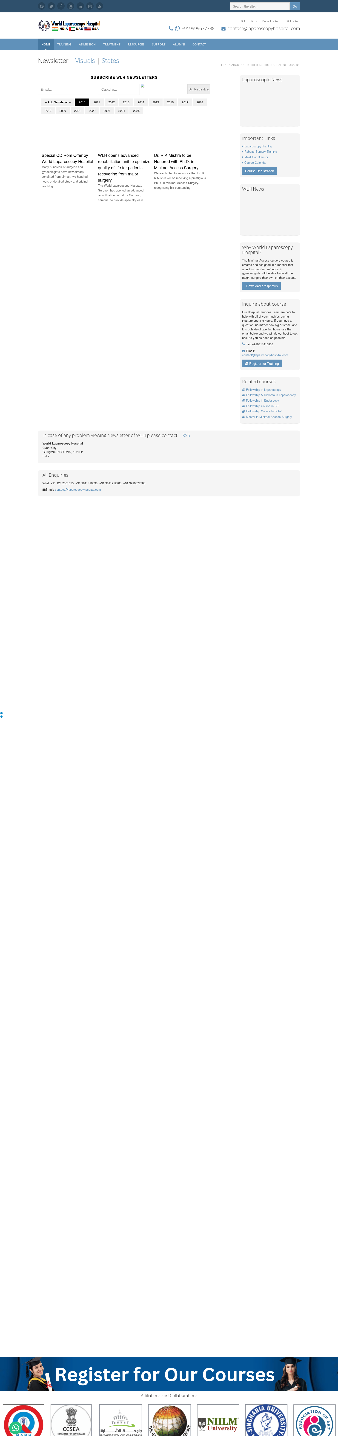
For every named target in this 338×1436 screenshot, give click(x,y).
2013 (126, 102)
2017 (185, 102)
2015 (155, 102)
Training (64, 44)
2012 (111, 102)
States (110, 60)
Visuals (85, 60)
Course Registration (259, 171)
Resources (136, 44)
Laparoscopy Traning (258, 146)
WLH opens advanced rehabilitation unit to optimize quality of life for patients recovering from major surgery (124, 167)
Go (295, 6)
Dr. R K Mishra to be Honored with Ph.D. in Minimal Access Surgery (176, 161)
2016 (170, 102)
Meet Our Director (256, 157)
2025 (136, 110)
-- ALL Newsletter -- (58, 102)
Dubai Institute (271, 21)
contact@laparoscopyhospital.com (263, 28)
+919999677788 (198, 28)
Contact (199, 44)
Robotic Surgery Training (260, 151)
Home (45, 44)
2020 (63, 110)
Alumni (179, 44)
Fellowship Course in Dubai (264, 411)
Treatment (112, 44)
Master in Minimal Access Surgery (269, 416)
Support (159, 44)
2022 (92, 110)
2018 (200, 102)
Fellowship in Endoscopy (262, 400)
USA (292, 65)
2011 (97, 102)
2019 (48, 110)
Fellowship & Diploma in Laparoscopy (271, 395)
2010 (82, 102)
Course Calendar (255, 162)
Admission (87, 44)
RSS (186, 435)
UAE (279, 65)
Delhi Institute (249, 21)
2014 (141, 102)
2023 (107, 110)
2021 (77, 110)
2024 (121, 110)
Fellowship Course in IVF (262, 406)
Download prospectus (262, 286)
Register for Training (264, 363)
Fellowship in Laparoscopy (263, 389)
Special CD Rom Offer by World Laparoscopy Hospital (67, 158)
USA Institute (292, 21)
